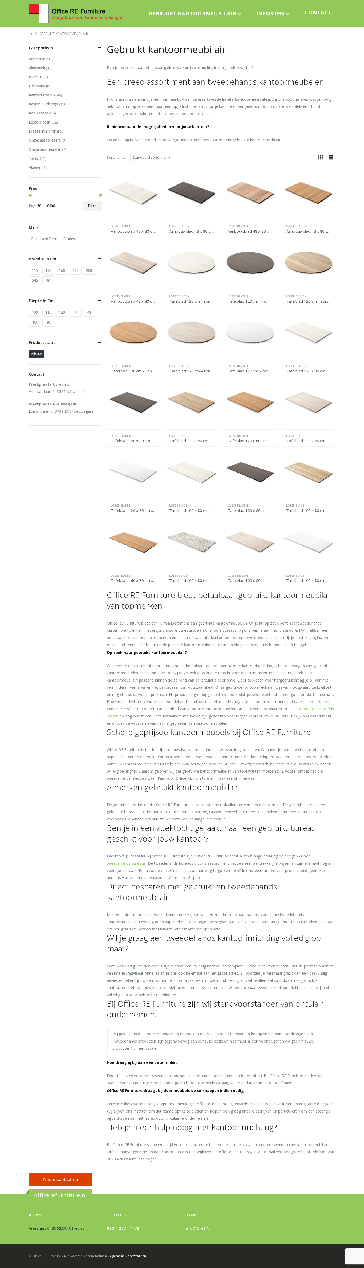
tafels (329, 708)
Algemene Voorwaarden (128, 1256)
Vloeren (35, 167)
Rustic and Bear (44, 238)
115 (35, 270)
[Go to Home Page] (30, 33)
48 (89, 312)
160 (62, 270)
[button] (320, 157)
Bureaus (35, 76)
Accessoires (38, 58)
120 (48, 270)
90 (48, 322)
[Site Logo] (78, 13)
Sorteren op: (117, 157)
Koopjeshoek (39, 113)
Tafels (34, 158)
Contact (318, 12)
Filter (92, 205)
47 (76, 312)
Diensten (271, 13)
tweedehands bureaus (126, 863)
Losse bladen (121, 226)
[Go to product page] (133, 193)
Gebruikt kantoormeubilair (193, 13)
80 (48, 280)
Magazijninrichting (44, 131)
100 (35, 312)
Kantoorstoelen (42, 94)
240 (35, 280)
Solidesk (70, 238)
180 (75, 270)
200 (89, 270)
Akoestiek (37, 67)
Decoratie (37, 85)
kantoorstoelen (308, 708)
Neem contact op (60, 1179)
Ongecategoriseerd (45, 140)
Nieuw (36, 353)
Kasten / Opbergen (44, 103)
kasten (113, 716)
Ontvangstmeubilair (45, 149)
